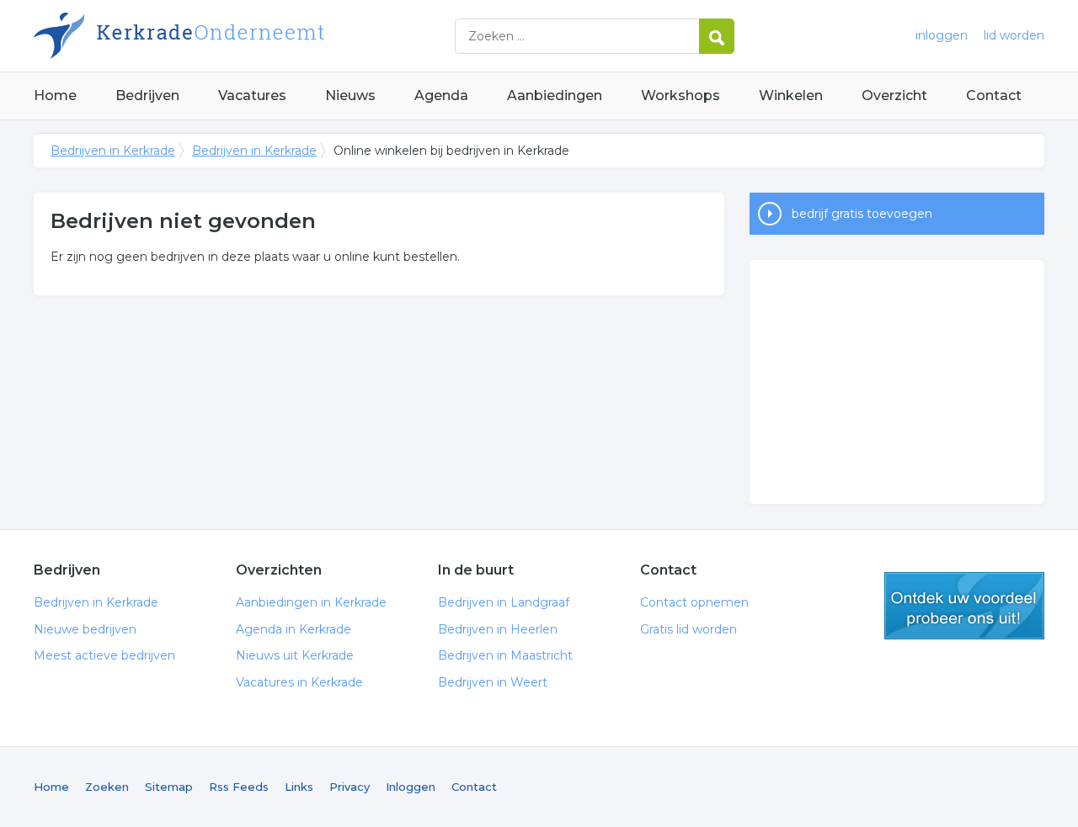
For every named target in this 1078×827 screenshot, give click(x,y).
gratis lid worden (964, 605)
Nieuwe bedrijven (85, 629)
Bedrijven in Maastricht (505, 655)
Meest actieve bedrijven (104, 655)
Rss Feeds (239, 786)
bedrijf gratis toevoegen (862, 213)
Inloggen (410, 786)
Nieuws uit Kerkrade (295, 655)
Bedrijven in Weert (492, 682)
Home (55, 95)
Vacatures (252, 95)
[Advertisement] (896, 382)
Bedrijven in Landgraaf (503, 602)
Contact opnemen (694, 602)
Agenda (441, 95)
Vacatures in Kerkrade (299, 682)
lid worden (1014, 35)
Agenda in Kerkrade (293, 629)
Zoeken (107, 786)
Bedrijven (147, 95)
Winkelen (791, 95)
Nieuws (350, 95)
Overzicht (894, 95)
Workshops (680, 95)
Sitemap (169, 786)
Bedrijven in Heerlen (498, 629)
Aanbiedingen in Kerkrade (311, 602)
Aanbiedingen (554, 95)
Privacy (349, 786)
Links (299, 786)
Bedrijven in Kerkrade (244, 35)
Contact (994, 95)
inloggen (941, 35)
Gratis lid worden (688, 629)
